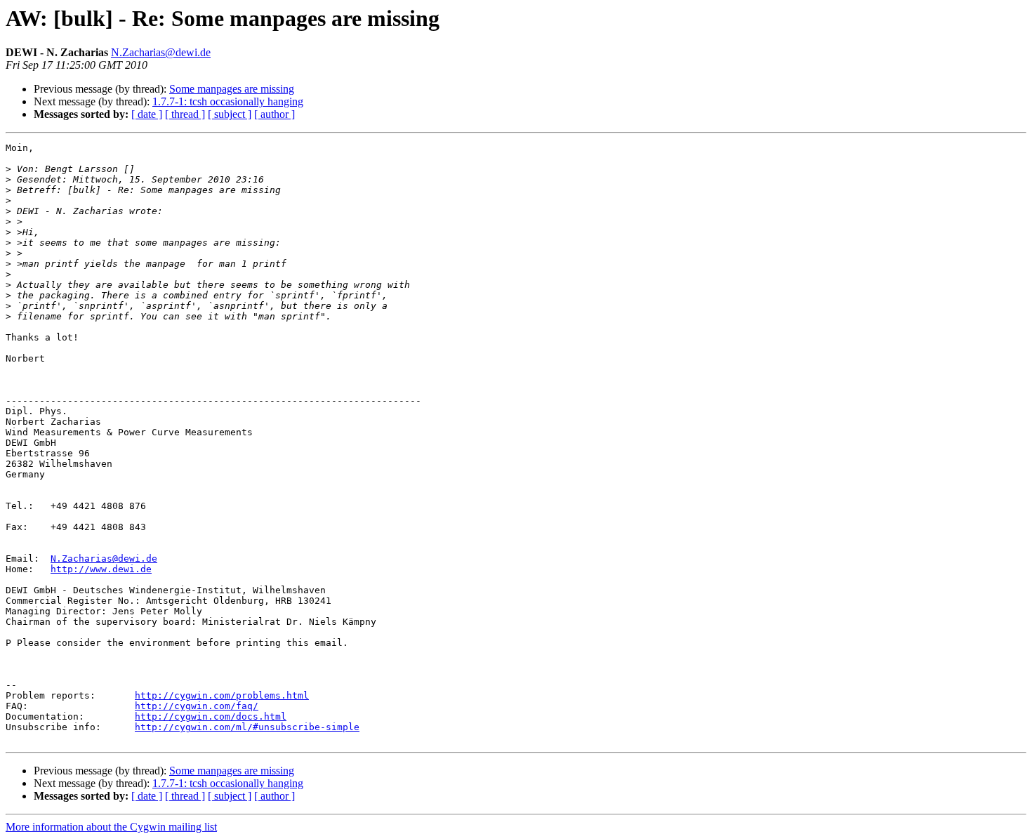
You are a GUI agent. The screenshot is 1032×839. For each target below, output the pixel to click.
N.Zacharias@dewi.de (161, 52)
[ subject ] (229, 114)
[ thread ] (185, 114)
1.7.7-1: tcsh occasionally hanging (227, 101)
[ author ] (274, 114)
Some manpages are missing (231, 89)
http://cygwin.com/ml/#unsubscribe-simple (247, 727)
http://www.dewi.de (101, 569)
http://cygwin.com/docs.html (210, 716)
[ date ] (146, 114)
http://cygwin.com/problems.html (222, 695)
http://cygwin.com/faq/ (196, 706)
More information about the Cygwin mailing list (111, 827)
